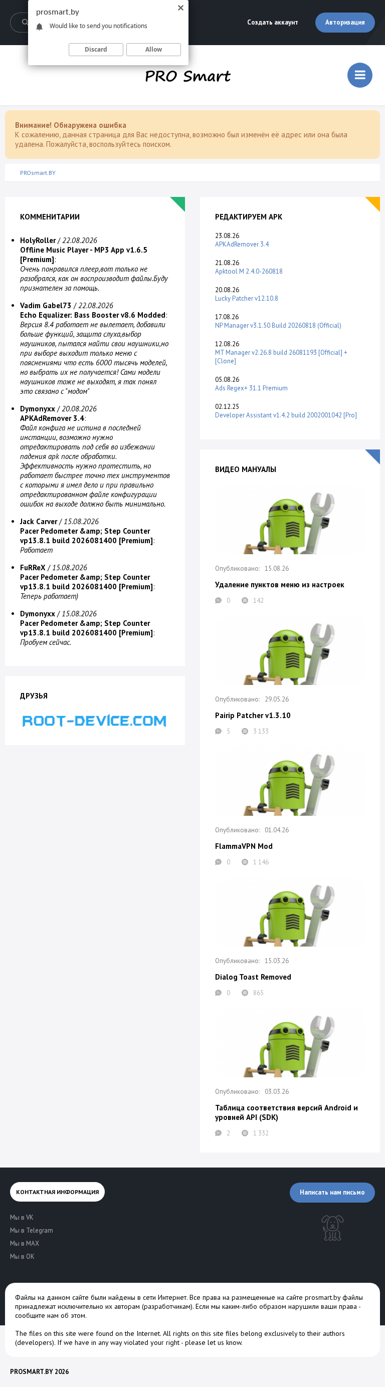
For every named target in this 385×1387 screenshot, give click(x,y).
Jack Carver (38, 521)
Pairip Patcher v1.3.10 (253, 715)
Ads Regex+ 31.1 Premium (251, 388)
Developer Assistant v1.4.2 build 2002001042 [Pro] (286, 415)
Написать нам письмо (332, 1192)
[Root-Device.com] (95, 720)
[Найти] (25, 23)
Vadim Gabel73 (46, 305)
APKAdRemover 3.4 (242, 244)
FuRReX (33, 567)
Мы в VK (22, 1217)
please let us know (213, 1342)
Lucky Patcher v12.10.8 (246, 298)
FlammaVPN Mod (244, 846)
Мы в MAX (24, 1243)
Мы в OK (22, 1256)
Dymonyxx (37, 408)
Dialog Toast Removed (253, 977)
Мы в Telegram (31, 1230)
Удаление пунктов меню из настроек (279, 584)
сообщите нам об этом (50, 1315)
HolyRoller (38, 240)
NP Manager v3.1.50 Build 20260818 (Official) (278, 325)
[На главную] (188, 75)
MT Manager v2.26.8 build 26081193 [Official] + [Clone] (281, 356)
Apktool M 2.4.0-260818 (249, 271)
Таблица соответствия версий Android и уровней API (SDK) (286, 1112)
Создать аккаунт (272, 22)
